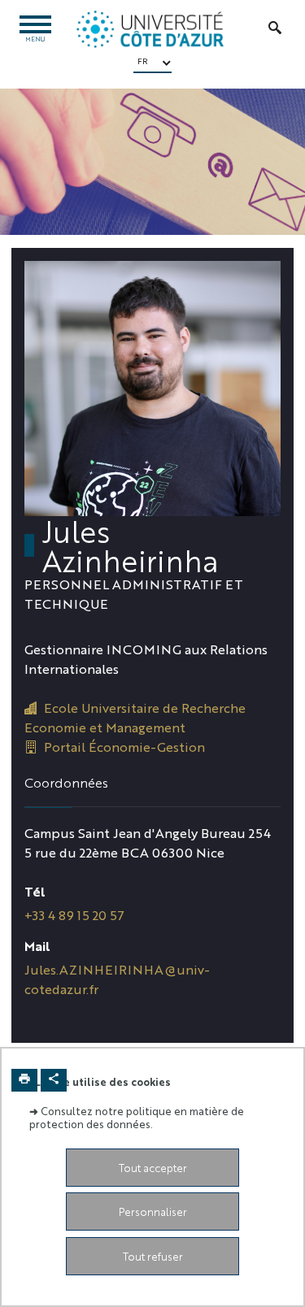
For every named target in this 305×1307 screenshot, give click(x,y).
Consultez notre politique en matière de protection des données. (136, 1117)
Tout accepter (153, 1168)
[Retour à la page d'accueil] (150, 29)
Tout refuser (153, 1256)
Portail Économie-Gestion (124, 746)
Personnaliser (153, 1211)
